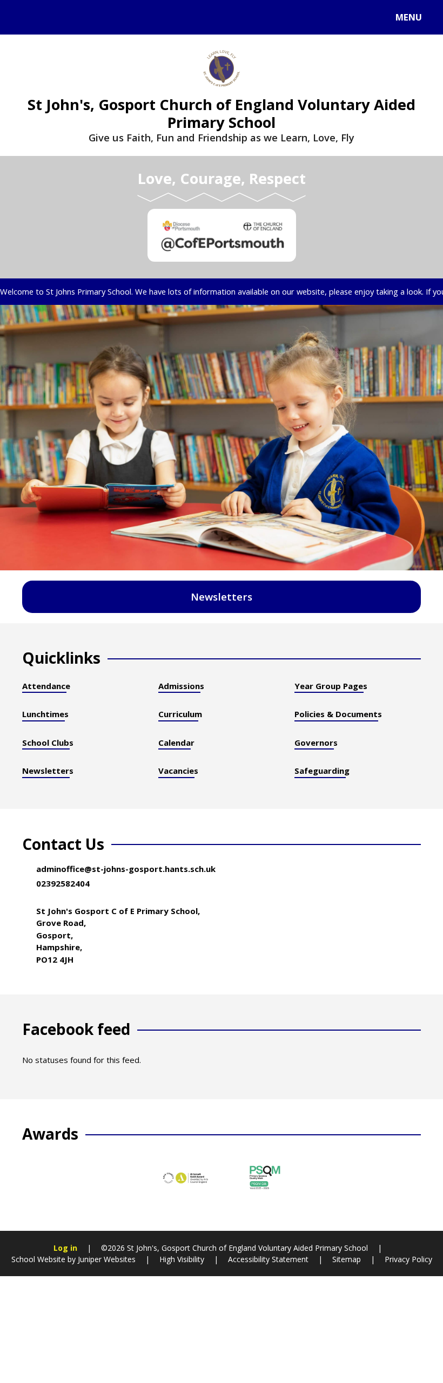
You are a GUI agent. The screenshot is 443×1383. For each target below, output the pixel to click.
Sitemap (346, 1259)
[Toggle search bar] (23, 17)
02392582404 (63, 883)
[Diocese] (221, 235)
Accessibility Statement (268, 1259)
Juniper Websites (106, 1259)
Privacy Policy (408, 1259)
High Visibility (181, 1259)
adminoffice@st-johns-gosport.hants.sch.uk (126, 868)
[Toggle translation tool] (53, 17)
